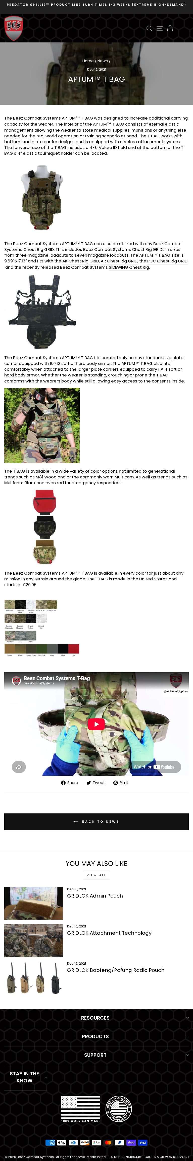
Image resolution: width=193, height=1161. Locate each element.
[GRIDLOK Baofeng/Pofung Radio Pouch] (33, 977)
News (103, 61)
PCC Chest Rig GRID (167, 261)
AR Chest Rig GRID (119, 261)
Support (95, 1055)
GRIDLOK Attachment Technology (109, 932)
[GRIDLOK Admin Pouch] (33, 903)
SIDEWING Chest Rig (129, 267)
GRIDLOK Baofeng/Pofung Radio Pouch (115, 970)
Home (88, 61)
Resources (95, 1017)
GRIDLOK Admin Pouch (95, 895)
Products (95, 1036)
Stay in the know (24, 1077)
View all (97, 875)
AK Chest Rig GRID (80, 261)
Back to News (100, 821)
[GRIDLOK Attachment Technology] (33, 940)
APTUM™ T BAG (77, 118)
